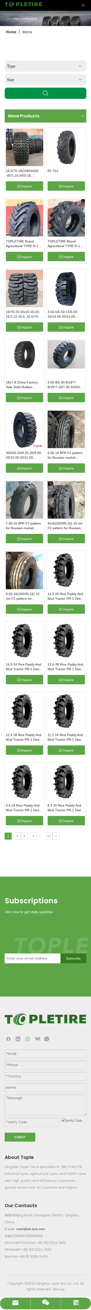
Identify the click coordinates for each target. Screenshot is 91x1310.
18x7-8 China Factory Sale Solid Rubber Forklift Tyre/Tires (22, 384)
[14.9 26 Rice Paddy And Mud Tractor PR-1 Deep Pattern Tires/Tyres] (66, 570)
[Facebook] (8, 1038)
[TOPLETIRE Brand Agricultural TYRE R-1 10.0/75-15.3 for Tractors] (24, 224)
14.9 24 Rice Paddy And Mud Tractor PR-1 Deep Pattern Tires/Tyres (23, 666)
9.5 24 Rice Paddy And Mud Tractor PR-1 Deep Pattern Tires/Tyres (23, 808)
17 (49, 836)
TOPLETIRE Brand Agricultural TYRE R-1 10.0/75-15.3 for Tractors (24, 243)
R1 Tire (53, 171)
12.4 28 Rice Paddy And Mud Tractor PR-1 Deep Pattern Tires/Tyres (23, 737)
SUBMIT (20, 1137)
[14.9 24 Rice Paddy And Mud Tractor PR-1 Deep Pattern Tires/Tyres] (24, 641)
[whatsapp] (46, 1038)
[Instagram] (27, 1038)
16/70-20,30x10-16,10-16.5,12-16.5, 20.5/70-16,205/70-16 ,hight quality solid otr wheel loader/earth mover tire (23, 314)
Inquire (26, 186)
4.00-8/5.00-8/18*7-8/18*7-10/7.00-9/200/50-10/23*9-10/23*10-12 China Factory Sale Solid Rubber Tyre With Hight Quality (66, 384)
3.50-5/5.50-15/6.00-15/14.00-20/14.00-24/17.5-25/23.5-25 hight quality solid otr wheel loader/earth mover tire (66, 314)
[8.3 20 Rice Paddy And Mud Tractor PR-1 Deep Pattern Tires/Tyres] (66, 782)
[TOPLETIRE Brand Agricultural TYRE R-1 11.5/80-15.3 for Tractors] (66, 221)
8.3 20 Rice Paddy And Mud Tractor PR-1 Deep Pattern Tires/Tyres (65, 808)
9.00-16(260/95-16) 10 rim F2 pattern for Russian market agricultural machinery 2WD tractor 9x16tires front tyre (22, 596)
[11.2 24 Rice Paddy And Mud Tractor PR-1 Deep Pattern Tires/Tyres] (66, 711)
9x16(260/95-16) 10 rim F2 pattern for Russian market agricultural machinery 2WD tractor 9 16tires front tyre (66, 525)
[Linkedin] (18, 1038)
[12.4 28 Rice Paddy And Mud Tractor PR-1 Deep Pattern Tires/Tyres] (24, 711)
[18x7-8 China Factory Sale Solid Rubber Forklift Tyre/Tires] (24, 354)
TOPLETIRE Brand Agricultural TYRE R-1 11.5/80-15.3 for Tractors (66, 243)
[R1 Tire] (66, 147)
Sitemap (58, 1289)
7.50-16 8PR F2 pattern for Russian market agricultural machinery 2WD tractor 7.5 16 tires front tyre (23, 525)
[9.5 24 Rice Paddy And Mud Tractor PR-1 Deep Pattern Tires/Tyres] (24, 782)
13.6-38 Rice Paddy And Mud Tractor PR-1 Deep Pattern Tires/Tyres (65, 666)
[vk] (37, 1038)
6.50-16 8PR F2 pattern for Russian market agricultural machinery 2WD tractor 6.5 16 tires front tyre (65, 455)
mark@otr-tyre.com (30, 1229)
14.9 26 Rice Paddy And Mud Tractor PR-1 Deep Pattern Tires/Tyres (65, 596)
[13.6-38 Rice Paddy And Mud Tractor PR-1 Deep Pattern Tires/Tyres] (66, 641)
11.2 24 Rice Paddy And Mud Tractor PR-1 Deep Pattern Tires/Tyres (65, 737)
